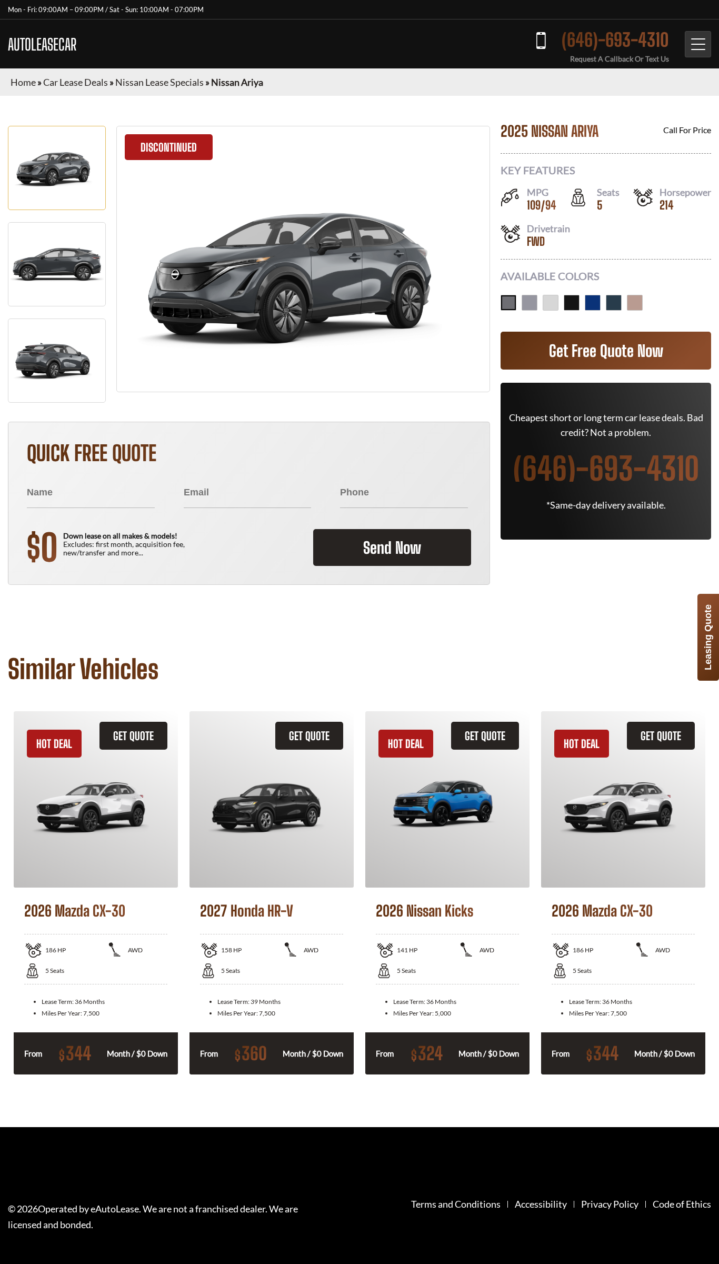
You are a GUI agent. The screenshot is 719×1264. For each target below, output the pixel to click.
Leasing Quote (708, 637)
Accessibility (541, 1204)
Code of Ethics (682, 1204)
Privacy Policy (609, 1204)
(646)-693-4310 (615, 40)
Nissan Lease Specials (159, 82)
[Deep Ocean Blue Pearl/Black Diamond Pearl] (592, 302)
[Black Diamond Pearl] (571, 302)
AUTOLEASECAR (42, 44)
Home (23, 82)
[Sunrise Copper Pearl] (634, 302)
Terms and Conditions (456, 1204)
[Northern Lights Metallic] (613, 302)
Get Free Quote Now (606, 350)
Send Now (392, 547)
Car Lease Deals (75, 82)
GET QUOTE (133, 735)
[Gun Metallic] (508, 302)
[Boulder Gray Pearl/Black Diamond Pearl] (529, 302)
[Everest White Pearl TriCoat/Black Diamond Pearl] (550, 302)
